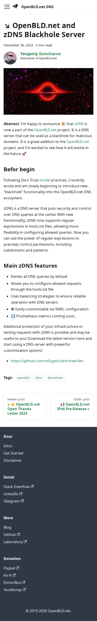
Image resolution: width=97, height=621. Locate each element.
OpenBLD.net (45, 129)
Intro (8, 445)
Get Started (13, 453)
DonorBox (12, 582)
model (44, 180)
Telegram (12, 501)
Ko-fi (8, 575)
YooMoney (13, 589)
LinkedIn (11, 493)
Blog (7, 527)
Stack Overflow (17, 486)
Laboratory (13, 541)
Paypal (9, 568)
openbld (23, 378)
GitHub (10, 534)
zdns (38, 378)
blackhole (55, 378)
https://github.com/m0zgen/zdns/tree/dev (47, 360)
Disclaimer (13, 460)
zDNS (79, 123)
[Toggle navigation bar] (7, 6)
